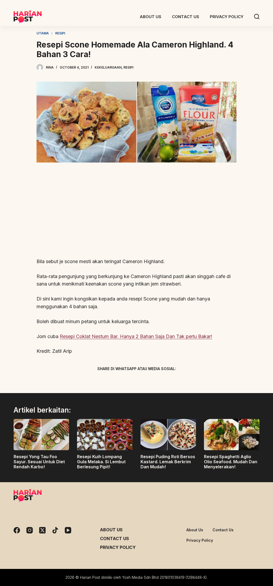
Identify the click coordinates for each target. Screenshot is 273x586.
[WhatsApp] (164, 381)
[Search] (256, 16)
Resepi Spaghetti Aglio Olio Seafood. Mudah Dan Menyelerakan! (230, 461)
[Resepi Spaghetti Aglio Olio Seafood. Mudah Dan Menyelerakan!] (231, 434)
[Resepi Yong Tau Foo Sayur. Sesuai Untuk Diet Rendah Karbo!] (41, 434)
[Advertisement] (136, 213)
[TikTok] (55, 530)
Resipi (128, 67)
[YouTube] (68, 530)
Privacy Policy (118, 547)
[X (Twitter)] (127, 381)
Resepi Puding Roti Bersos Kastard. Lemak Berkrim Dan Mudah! (167, 461)
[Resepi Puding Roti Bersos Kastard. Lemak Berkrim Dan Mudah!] (168, 434)
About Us (111, 529)
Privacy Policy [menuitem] (226, 16)
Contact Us (114, 538)
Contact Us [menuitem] (185, 16)
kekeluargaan (108, 67)
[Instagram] (29, 530)
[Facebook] (108, 381)
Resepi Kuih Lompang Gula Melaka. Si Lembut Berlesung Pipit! (101, 461)
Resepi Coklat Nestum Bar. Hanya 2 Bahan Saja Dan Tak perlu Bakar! (136, 336)
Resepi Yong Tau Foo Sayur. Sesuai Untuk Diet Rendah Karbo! (39, 461)
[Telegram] (145, 381)
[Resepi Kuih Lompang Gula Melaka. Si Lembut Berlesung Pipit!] (105, 434)
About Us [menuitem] (150, 16)
